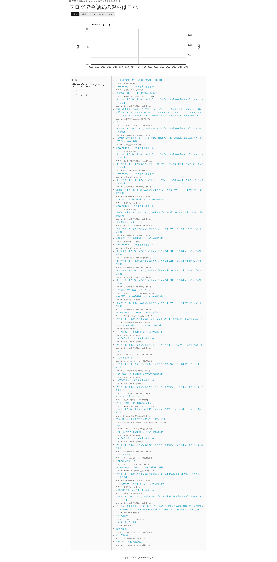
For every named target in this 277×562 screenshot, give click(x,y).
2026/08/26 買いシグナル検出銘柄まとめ (135, 173)
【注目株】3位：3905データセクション (134, 289)
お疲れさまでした (124, 357)
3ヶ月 (110, 14)
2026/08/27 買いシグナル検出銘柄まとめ (135, 147)
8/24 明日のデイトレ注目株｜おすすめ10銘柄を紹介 (140, 296)
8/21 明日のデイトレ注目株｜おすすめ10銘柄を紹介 (140, 331)
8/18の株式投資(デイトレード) (130, 460)
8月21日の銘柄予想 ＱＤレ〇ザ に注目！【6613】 (139, 325)
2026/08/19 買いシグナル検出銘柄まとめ (135, 380)
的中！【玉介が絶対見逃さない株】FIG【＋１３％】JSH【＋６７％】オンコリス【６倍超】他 (159, 318)
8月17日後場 (122, 515)
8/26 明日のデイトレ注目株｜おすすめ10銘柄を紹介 (140, 199)
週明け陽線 (121, 528)
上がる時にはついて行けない (129, 221)
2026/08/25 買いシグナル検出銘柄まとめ (135, 205)
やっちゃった (122, 121)
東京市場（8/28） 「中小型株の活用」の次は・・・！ (141, 92)
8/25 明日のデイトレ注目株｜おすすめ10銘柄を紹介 (140, 238)
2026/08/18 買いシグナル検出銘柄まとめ (135, 438)
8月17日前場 (122, 535)
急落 (118, 425)
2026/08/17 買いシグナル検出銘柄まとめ (135, 489)
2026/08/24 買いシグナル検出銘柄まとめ (135, 244)
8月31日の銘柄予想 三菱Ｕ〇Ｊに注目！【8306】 (139, 79)
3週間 (84, 14)
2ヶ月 (101, 14)
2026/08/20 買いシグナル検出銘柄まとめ (135, 338)
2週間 (75, 14)
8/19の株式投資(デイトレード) (130, 396)
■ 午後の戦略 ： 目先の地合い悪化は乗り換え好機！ (140, 467)
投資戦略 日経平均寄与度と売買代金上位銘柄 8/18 (140, 418)
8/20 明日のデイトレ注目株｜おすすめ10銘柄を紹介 (140, 373)
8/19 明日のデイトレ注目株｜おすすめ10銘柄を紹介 (140, 431)
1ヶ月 (92, 14)
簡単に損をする (123, 454)
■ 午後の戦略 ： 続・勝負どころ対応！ (134, 402)
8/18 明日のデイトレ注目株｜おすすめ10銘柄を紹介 (140, 483)
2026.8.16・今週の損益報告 (129, 541)
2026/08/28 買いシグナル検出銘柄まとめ (135, 86)
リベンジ (120, 351)
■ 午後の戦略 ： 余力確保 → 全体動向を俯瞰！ (138, 312)
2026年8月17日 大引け (127, 522)
